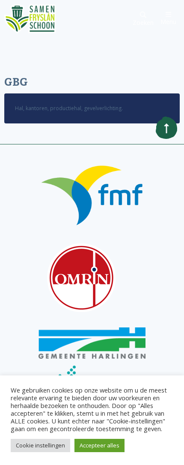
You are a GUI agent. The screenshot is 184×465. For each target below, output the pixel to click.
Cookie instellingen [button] (40, 445)
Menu (168, 21)
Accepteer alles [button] (99, 445)
